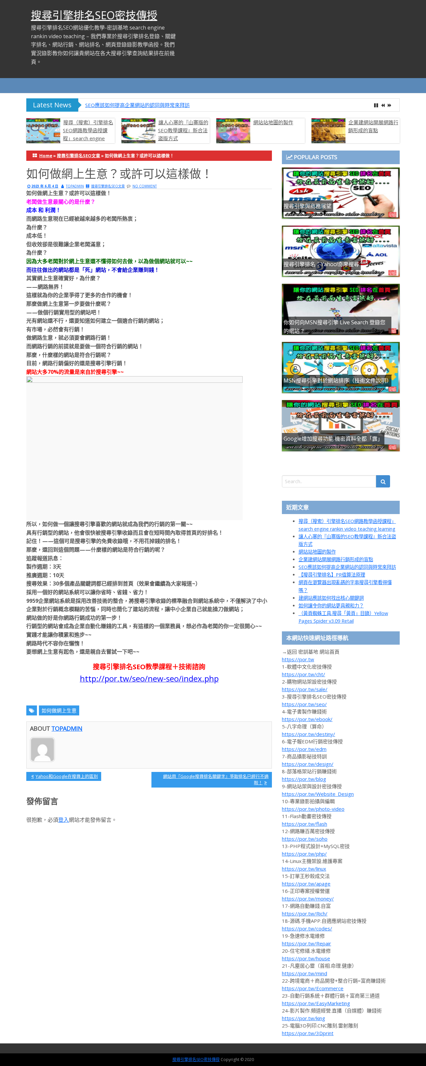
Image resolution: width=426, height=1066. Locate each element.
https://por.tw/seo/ (304, 704)
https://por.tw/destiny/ (308, 734)
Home (45, 156)
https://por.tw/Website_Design (318, 794)
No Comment (144, 186)
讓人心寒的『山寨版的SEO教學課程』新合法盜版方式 (183, 130)
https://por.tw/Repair (306, 943)
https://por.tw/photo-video (313, 808)
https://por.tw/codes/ (307, 928)
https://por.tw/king (303, 1018)
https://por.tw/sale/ (304, 689)
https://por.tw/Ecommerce (312, 988)
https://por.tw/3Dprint (307, 1033)
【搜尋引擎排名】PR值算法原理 (332, 575)
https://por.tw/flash (304, 823)
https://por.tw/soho (304, 838)
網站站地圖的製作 (273, 122)
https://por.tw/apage (306, 883)
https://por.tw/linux (304, 868)
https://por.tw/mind (304, 973)
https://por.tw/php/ (304, 853)
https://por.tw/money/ (308, 898)
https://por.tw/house (306, 958)
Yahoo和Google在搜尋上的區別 (66, 777)
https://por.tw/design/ (307, 764)
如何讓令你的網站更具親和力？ (331, 605)
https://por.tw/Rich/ (304, 913)
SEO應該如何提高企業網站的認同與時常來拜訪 (137, 105)
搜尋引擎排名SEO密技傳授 (94, 15)
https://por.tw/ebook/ (307, 719)
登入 (63, 819)
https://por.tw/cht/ (303, 674)
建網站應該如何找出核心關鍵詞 (331, 598)
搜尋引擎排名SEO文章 (78, 156)
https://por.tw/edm (304, 749)
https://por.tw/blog (304, 779)
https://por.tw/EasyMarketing (316, 1003)
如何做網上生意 (59, 710)
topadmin (75, 186)
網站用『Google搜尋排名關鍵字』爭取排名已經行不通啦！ (216, 779)
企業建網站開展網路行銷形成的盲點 (373, 126)
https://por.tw (298, 659)
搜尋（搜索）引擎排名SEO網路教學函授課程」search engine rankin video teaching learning (69, 138)
